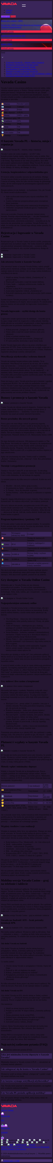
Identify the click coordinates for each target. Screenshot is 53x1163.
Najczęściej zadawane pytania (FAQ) (20, 76)
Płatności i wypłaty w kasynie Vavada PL (22, 71)
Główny (9, 10)
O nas (17, 1149)
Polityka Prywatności (15, 1147)
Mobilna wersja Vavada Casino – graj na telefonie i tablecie (29, 74)
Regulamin (45, 1147)
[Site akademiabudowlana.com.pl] (11, 6)
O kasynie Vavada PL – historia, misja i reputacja (25, 62)
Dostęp (8, 12)
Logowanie (5, 17)
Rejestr (13, 17)
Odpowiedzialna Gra (32, 1147)
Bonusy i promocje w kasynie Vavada (20, 67)
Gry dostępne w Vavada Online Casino (21, 69)
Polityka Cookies (7, 1149)
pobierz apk (11, 1161)
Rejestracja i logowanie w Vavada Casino (22, 65)
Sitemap (23, 1149)
